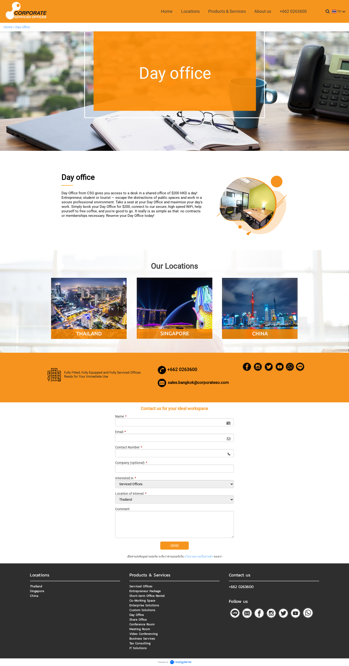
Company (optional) (131, 463)
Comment (122, 509)
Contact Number (128, 447)
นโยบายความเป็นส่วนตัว (198, 556)
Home (8, 27)
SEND (174, 545)
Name (121, 416)
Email (120, 432)
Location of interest (130, 493)
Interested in (125, 478)
